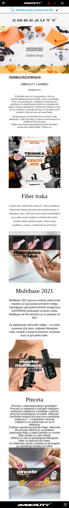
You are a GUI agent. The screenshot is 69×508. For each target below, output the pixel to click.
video (32, 69)
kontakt (46, 69)
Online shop (34, 55)
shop (20, 69)
